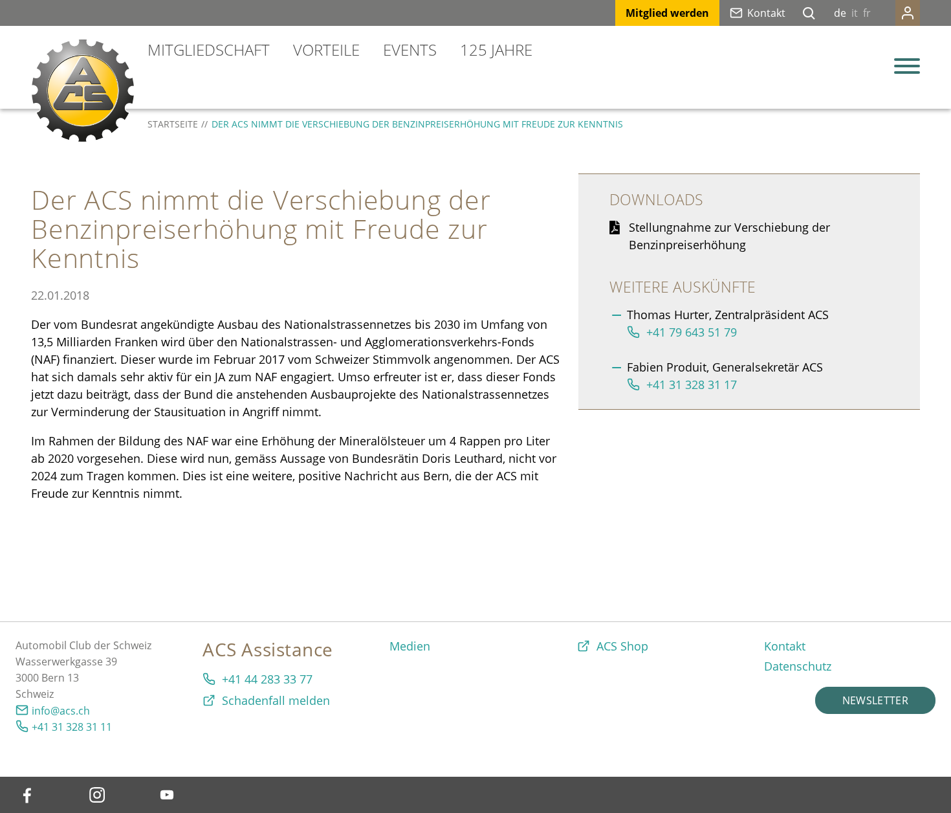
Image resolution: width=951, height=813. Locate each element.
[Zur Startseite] (82, 90)
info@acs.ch (61, 711)
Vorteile (326, 49)
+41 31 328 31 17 (691, 384)
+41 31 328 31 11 (72, 727)
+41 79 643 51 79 (691, 332)
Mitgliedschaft (209, 49)
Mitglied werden (667, 13)
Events (410, 49)
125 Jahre (496, 49)
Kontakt (766, 13)
